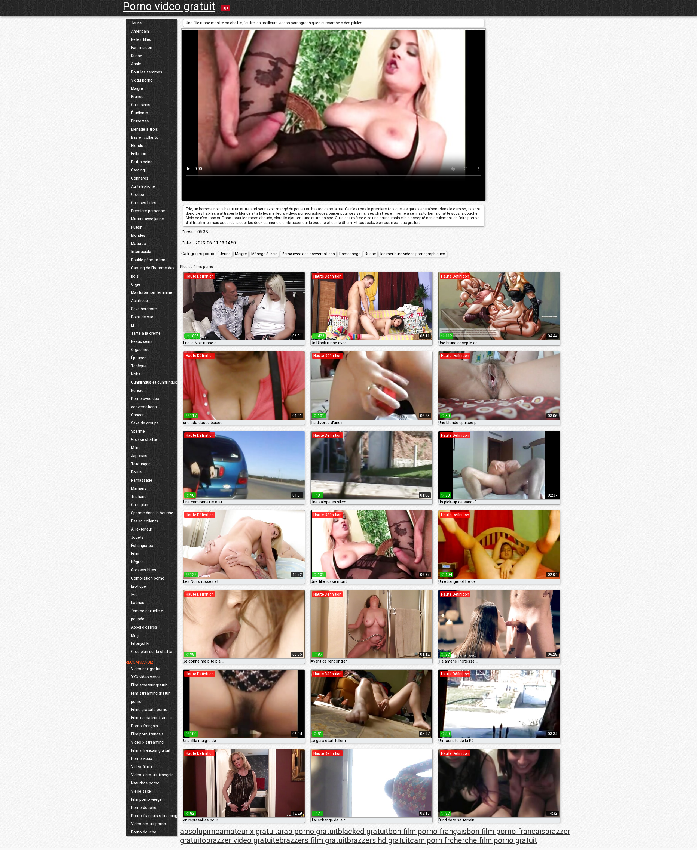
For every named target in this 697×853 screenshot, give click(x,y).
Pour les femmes (146, 72)
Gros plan (139, 504)
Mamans (138, 488)
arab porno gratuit (307, 831)
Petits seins (141, 161)
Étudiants (139, 112)
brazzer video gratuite (242, 840)
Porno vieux (141, 758)
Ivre (134, 594)
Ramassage (141, 480)
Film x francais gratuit (150, 750)
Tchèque (138, 366)
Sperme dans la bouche (152, 512)
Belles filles (141, 39)
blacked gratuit (363, 831)
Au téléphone (143, 186)
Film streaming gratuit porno (151, 697)
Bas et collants (144, 137)
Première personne (148, 210)
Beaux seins (141, 341)
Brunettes (140, 121)
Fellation (138, 153)
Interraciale (141, 251)
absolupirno (200, 831)
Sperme (138, 431)
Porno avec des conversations (145, 402)
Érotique (138, 586)
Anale (136, 63)
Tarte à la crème (146, 333)
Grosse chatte (144, 439)
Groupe (137, 194)
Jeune (136, 23)
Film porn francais (147, 734)
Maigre (137, 88)
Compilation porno (147, 578)
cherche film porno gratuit (493, 840)
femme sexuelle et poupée (148, 614)
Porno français (144, 725)
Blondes (138, 235)
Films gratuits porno (149, 709)
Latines (137, 602)
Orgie (135, 284)
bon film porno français (427, 831)
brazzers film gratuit (313, 840)
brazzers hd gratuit (378, 840)
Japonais (139, 455)
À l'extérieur (141, 529)
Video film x (141, 766)
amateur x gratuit (248, 831)
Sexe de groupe (145, 423)
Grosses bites (143, 202)
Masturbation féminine (151, 292)
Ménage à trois (144, 129)
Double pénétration (148, 259)
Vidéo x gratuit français (152, 774)
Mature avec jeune (147, 219)
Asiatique (139, 300)
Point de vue (142, 317)
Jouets (137, 537)
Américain (140, 31)
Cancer (137, 414)
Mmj (135, 635)
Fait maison (141, 47)
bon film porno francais (506, 831)
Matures (138, 243)
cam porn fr (430, 840)
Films (135, 553)
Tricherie (138, 496)
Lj (132, 325)
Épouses (138, 357)
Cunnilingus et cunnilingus (154, 382)
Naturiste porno (145, 783)
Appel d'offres (144, 627)
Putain (136, 227)
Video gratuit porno (148, 823)
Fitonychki (140, 643)
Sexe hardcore (144, 308)
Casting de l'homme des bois (153, 272)
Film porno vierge (146, 799)
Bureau (137, 390)
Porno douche (143, 807)
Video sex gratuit (146, 668)
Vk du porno (142, 80)
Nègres (137, 561)
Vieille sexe (141, 791)
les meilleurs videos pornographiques (412, 254)
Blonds (137, 145)
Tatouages (141, 463)
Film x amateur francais (152, 717)
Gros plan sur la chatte (151, 651)
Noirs (135, 374)
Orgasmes (140, 349)
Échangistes (142, 545)
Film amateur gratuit (149, 685)
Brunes (137, 96)
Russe (136, 55)
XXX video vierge (146, 677)
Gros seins (140, 104)
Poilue (136, 472)
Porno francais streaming (154, 815)
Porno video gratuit (169, 6)
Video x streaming (147, 742)
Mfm (135, 447)
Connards (139, 178)
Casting (138, 170)
